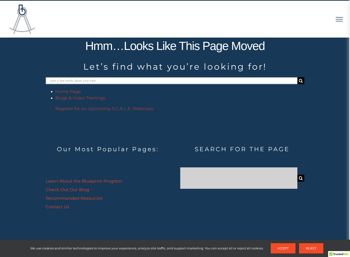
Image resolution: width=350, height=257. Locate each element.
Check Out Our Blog (67, 189)
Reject (311, 248)
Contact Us (57, 206)
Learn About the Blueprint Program (84, 181)
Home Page (68, 91)
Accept (283, 248)
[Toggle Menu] (339, 19)
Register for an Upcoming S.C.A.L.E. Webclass (104, 108)
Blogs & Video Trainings (80, 98)
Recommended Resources (74, 198)
